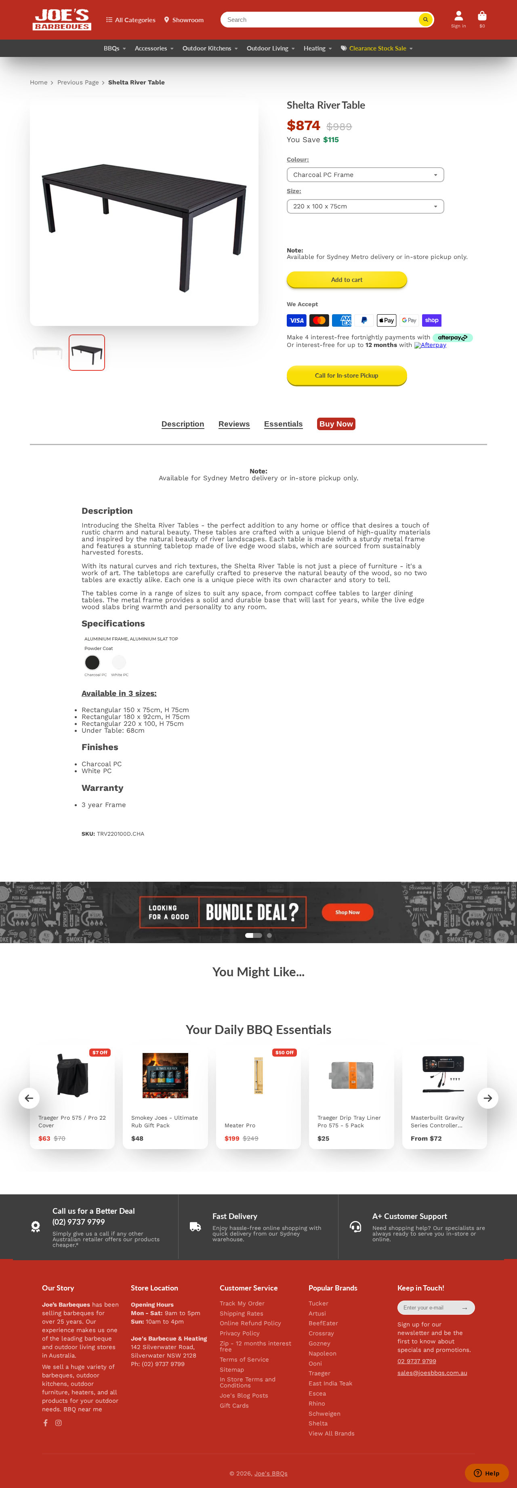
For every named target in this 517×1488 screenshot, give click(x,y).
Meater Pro (258, 1097)
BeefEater (323, 1323)
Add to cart (347, 279)
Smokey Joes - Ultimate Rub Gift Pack (165, 1097)
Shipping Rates (241, 1314)
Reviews (234, 424)
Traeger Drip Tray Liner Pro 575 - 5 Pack (351, 1097)
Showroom (188, 19)
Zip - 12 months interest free (255, 1347)
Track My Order (242, 1304)
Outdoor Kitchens (207, 48)
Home (39, 83)
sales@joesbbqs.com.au (432, 1373)
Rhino (317, 1404)
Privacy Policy (240, 1333)
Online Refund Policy (250, 1323)
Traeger (319, 1373)
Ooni (315, 1364)
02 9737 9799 (416, 1361)
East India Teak (331, 1384)
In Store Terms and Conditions (247, 1383)
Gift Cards (234, 1406)
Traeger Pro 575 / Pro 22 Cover (72, 1097)
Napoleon (322, 1354)
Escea (317, 1394)
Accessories (151, 48)
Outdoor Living (267, 48)
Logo (62, 19)
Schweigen (324, 1414)
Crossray (321, 1333)
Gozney (319, 1344)
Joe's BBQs (271, 1473)
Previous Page (78, 83)
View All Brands (332, 1434)
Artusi (317, 1314)
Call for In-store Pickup (346, 375)
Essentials (283, 424)
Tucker (318, 1304)
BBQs (112, 48)
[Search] (426, 20)
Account (458, 19)
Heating (315, 48)
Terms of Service (244, 1360)
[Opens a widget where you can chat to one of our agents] (486, 1474)
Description (183, 424)
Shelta (318, 1424)
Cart (482, 19)
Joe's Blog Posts (244, 1396)
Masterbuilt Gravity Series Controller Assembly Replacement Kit (444, 1097)
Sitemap (232, 1370)
